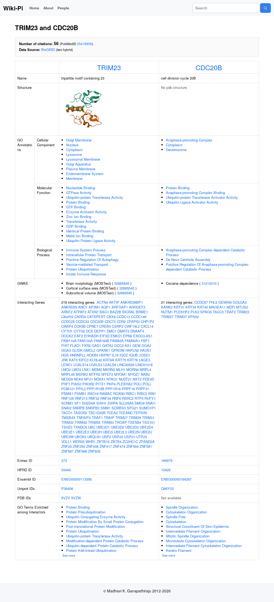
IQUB (133, 355)
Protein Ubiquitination (82, 269)
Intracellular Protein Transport (89, 254)
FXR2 (86, 345)
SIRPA (113, 403)
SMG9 (139, 403)
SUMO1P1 (147, 407)
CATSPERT (96, 316)
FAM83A (117, 340)
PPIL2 (81, 388)
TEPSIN (140, 412)
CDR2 (121, 321)
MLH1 (120, 369)
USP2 (106, 436)
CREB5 (105, 326)
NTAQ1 (112, 379)
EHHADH (91, 335)
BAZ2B (115, 311)
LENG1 (67, 364)
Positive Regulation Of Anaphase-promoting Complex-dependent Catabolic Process (207, 267)
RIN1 (152, 393)
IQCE (124, 355)
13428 (165, 469)
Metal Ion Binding (79, 235)
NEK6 (78, 379)
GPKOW (117, 350)
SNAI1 (151, 403)
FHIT (65, 345)
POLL (147, 383)
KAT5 (73, 359)
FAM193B (101, 340)
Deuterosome (176, 149)
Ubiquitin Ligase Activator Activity (192, 202)
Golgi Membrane (79, 139)
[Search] (265, 8)
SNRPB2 (93, 407)
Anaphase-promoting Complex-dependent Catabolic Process (205, 252)
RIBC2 (142, 393)
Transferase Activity (81, 221)
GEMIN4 (225, 302)
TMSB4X (68, 417)
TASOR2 (80, 412)
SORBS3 (119, 407)
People (63, 7)
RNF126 (67, 398)
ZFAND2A (147, 441)
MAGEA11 (217, 307)
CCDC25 (68, 321)
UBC (91, 427)
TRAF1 (97, 417)
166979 (166, 460)
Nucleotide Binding (80, 187)
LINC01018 (144, 364)
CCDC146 (138, 316)
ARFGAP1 (120, 307)
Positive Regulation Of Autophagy (92, 259)
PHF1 (65, 383)
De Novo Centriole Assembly (188, 259)
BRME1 (142, 311)
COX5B (80, 326)
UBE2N (133, 431)
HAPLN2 (132, 350)
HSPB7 (105, 355)
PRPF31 (142, 388)
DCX (89, 331)
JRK (64, 359)
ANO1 (82, 307)
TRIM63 (107, 422)
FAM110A (69, 340)
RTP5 (139, 398)
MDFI (231, 307)
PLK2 (195, 311)
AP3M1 (94, 307)
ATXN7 (92, 311)
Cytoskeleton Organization (186, 511)
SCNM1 (67, 403)
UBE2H (96, 431)
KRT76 (132, 359)
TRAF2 (230, 311)
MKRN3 (109, 369)
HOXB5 (92, 355)
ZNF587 (67, 451)
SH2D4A (88, 403)
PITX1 (100, 383)
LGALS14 (81, 364)
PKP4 (111, 383)
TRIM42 (81, 422)
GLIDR (77, 350)
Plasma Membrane (80, 168)
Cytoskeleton (176, 521)
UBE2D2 (117, 427)
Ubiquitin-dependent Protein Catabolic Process (102, 545)
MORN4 (132, 369)
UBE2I (108, 431)
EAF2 (78, 335)
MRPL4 (145, 369)
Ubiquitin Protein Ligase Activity (91, 240)
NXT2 (137, 379)
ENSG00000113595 (76, 479)
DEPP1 (100, 331)
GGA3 (66, 350)
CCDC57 (201, 302)
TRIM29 (135, 417)
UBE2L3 (120, 431)
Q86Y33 (167, 488)
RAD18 (92, 393)
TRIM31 (148, 417)
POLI (138, 383)
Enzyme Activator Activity (86, 211)
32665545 (121, 283)
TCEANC (126, 412)
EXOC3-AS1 (143, 335)
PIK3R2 (88, 383)
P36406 (67, 488)
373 (64, 460)
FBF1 (145, 340)
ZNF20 (66, 446)
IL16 (115, 355)
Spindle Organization (182, 507)
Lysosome (74, 154)
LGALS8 (109, 364)
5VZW (76, 497)
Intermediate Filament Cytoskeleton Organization (204, 545)
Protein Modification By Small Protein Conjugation (104, 521)
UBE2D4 (146, 427)
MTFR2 (94, 374)
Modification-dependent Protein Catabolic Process (104, 540)
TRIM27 (121, 417)
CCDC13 (123, 316)
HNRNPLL (78, 355)
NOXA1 (99, 379)
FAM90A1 (132, 340)
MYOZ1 (134, 374)
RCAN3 (119, 393)
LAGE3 (144, 359)
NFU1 (88, 379)
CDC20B (209, 67)
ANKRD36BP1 (131, 302)
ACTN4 (102, 302)
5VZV (65, 497)
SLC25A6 (126, 403)
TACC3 (218, 311)
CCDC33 (82, 321)
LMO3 (76, 369)
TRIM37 (180, 316)
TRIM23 (109, 67)
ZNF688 (81, 451)
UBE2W (67, 436)
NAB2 (145, 374)
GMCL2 (89, 350)
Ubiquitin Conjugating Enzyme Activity (95, 516)
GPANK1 (103, 350)
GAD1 (96, 345)
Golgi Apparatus (78, 164)
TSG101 (148, 422)
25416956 (84, 43)
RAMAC (106, 393)
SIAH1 (101, 403)
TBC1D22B (97, 412)
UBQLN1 (94, 436)
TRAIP (109, 417)
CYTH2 (79, 331)
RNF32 (94, 398)
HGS (65, 355)
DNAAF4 (137, 331)
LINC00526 (125, 364)
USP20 (117, 436)
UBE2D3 (132, 427)
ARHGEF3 (137, 307)
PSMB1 (80, 393)
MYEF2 (107, 374)
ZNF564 (132, 446)
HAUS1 (145, 350)
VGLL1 (66, 441)
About (48, 7)
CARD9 (80, 316)
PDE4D (148, 379)
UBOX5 (80, 436)
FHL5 (213, 302)
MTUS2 (242, 307)
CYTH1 (67, 331)
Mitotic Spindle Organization (188, 535)
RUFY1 (150, 398)
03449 (66, 469)
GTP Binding (76, 206)
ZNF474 (119, 446)
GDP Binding (76, 226)
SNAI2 (66, 407)
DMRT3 (123, 331)
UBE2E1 (68, 431)
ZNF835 (94, 451)
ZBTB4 (116, 441)
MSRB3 (82, 374)
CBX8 (111, 316)
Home (34, 7)
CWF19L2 (132, 326)
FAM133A (85, 340)
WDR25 (79, 441)
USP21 (129, 436)
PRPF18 (128, 388)
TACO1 (67, 412)
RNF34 (105, 398)
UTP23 (141, 436)
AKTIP (114, 302)
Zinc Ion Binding (78, 216)
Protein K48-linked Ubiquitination (91, 550)
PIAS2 (76, 383)
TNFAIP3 (84, 417)
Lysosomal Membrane (83, 159)
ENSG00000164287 (176, 479)
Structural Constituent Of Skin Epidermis (197, 526)
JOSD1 (144, 355)
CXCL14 (147, 326)
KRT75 (120, 359)
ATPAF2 (80, 311)
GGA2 (146, 345)
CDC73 (110, 321)
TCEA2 (112, 412)
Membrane (74, 178)
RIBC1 (131, 393)
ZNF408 (92, 446)
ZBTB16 (103, 441)
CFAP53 (133, 321)
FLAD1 (75, 345)
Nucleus (72, 144)
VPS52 (193, 316)
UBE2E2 (82, 431)
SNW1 (106, 407)
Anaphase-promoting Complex (189, 139)
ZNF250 (79, 446)
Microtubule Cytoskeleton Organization (196, 540)
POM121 (68, 388)
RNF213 (81, 398)
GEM (136, 345)
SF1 (77, 403)
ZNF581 (146, 446)
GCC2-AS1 (122, 345)
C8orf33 (67, 316)
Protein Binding (78, 202)
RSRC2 (128, 398)
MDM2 (97, 369)
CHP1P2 (147, 321)
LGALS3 (95, 364)
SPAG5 (206, 311)
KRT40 (202, 307)
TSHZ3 (66, 427)
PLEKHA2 (124, 383)
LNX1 (86, 369)
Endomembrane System (85, 173)
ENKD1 (116, 335)
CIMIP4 (67, 326)
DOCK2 (67, 335)
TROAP (121, 422)
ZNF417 (106, 446)
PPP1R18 (113, 388)
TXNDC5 (80, 427)
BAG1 (104, 311)
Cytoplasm (74, 149)
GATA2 (107, 345)
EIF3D (104, 335)
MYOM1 (120, 374)
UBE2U (146, 431)
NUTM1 (167, 311)
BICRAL (128, 311)
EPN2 (127, 335)
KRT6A (108, 359)
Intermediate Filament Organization (193, 531)
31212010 (208, 283)
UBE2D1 (103, 427)
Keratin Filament (178, 550)
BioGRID (48, 49)
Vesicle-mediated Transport (87, 264)
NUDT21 (125, 379)
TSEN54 (134, 422)
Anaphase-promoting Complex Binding (195, 192)
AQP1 (106, 307)
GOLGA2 (240, 302)
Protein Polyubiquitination (85, 511)
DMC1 (111, 331)
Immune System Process (86, 249)
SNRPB (79, 407)
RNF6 (116, 398)
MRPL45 (68, 374)
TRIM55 (94, 422)
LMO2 (66, 369)
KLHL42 (96, 359)
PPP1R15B (95, 388)
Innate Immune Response (86, 273)
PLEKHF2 (181, 311)
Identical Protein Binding (85, 230)
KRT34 (190, 307)
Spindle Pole (175, 516)
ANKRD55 (69, 307)
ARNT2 (67, 311)
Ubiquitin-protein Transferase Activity (94, 197)
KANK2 (167, 307)
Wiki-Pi (13, 8)
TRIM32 (67, 422)
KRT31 (179, 307)
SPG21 (132, 407)
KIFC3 (84, 359)
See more (68, 555)
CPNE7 (92, 326)
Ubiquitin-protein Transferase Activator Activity (202, 197)
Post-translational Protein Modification (95, 526)
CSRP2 (117, 326)
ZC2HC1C (130, 441)
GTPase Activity (79, 192)
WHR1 (91, 441)
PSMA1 (67, 393)
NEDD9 (67, 379)
